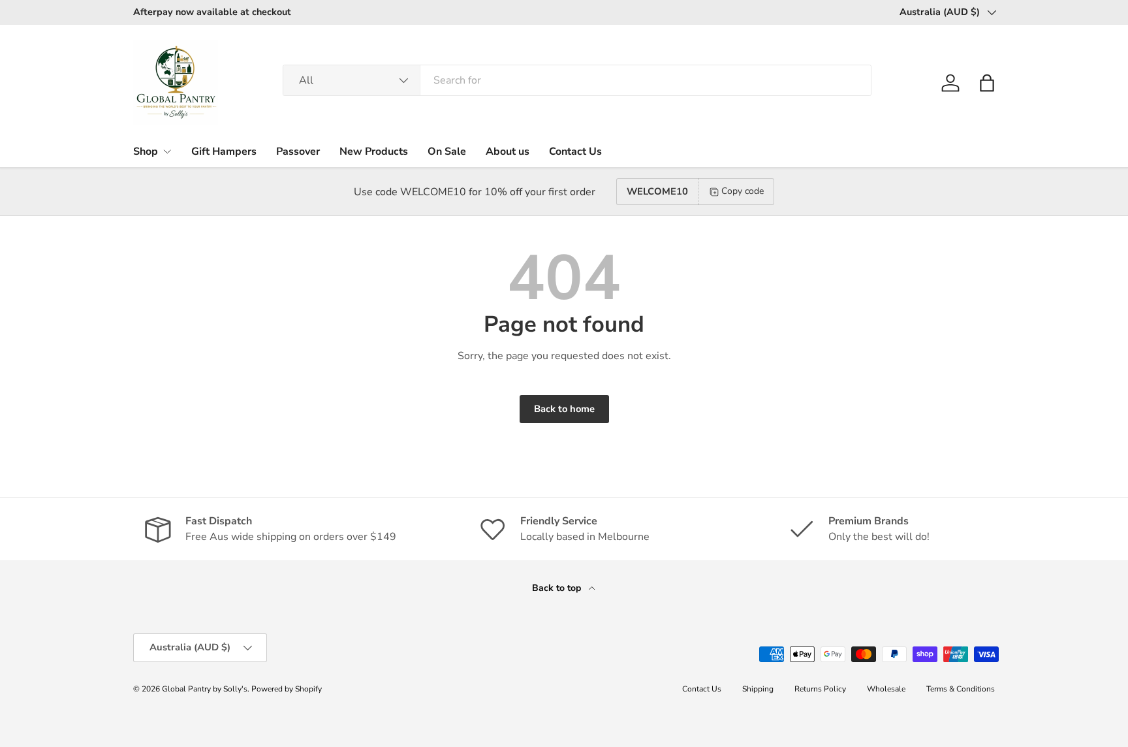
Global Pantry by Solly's (204, 689)
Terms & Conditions (960, 689)
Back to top (558, 588)
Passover (298, 151)
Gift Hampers (224, 151)
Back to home (564, 408)
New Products (373, 151)
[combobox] (577, 80)
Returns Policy (820, 689)
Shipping (758, 689)
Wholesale (886, 689)
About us (507, 151)
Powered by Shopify (286, 689)
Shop (145, 151)
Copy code (742, 191)
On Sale (447, 151)
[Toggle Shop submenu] (167, 151)
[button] (987, 83)
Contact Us (575, 151)
